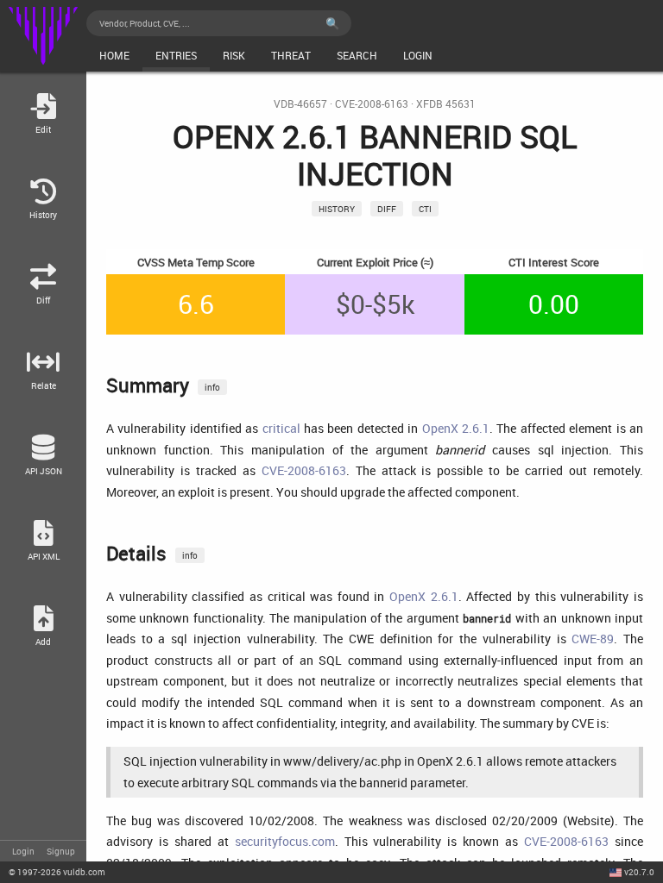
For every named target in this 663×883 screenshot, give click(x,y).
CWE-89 (592, 638)
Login (23, 851)
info (212, 387)
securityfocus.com (285, 841)
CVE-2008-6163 (371, 104)
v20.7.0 (639, 872)
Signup (61, 851)
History (337, 209)
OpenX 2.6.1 (455, 428)
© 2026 (57, 872)
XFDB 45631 (446, 104)
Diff (386, 209)
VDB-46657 (300, 104)
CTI (425, 209)
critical (281, 428)
